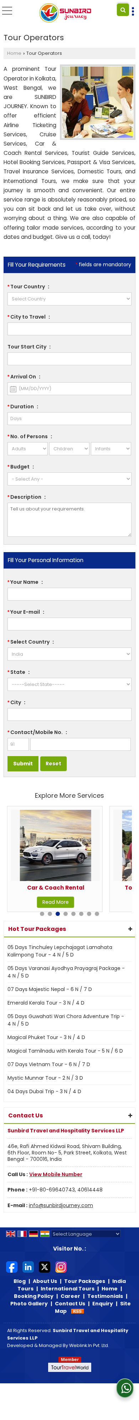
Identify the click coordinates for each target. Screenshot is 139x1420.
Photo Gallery (29, 1303)
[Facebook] (11, 1266)
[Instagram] (61, 1266)
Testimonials (105, 1296)
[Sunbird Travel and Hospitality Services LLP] (65, 13)
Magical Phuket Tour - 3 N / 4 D (46, 1037)
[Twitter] (44, 1266)
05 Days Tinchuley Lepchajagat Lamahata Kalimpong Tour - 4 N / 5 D (59, 951)
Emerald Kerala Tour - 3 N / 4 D (45, 1002)
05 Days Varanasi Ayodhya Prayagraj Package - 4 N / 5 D (66, 972)
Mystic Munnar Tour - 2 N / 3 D (45, 1077)
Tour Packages (84, 1281)
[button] (55, 1174)
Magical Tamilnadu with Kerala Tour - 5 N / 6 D (65, 1050)
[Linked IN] (28, 1266)
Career (70, 1296)
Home (14, 53)
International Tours (67, 1288)
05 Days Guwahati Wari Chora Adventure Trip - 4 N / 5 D (65, 1020)
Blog (20, 1281)
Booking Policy (33, 1296)
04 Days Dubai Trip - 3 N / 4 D (44, 1091)
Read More (55, 902)
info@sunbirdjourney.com (61, 1205)
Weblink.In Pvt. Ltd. (89, 1345)
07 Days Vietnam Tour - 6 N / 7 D (48, 1064)
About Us (45, 1281)
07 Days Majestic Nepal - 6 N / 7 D (49, 989)
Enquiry (102, 1303)
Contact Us (70, 1303)
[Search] (123, 10)
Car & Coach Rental (55, 887)
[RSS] (77, 1311)
